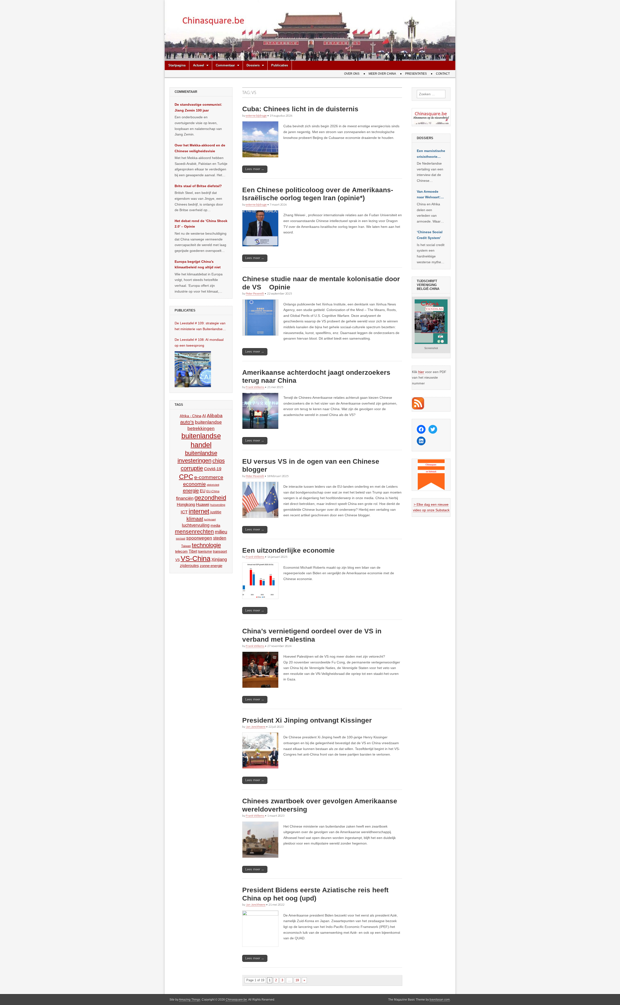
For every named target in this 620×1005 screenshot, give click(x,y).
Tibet (193, 551)
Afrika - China (190, 416)
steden (219, 538)
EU (202, 491)
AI (204, 416)
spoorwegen (199, 538)
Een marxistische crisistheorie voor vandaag (431, 154)
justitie (215, 512)
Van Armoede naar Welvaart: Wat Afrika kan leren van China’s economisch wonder (429, 195)
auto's (187, 422)
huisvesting (217, 504)
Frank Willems (255, 387)
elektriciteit (213, 484)
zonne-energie (211, 566)
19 (297, 980)
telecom (181, 551)
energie (191, 490)
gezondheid (210, 497)
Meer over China (382, 73)
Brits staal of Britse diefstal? (198, 186)
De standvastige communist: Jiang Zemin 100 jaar (198, 107)
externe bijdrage (256, 115)
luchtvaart (210, 519)
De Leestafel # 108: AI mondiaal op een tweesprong (199, 342)
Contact (443, 73)
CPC (186, 476)
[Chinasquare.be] (310, 30)
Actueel (198, 65)
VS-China (195, 558)
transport (220, 551)
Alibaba (215, 415)
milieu (221, 531)
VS (177, 560)
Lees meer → (254, 169)
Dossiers (253, 65)
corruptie (192, 468)
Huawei (202, 504)
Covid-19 (212, 468)
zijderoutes (189, 565)
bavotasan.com (440, 999)
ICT (184, 512)
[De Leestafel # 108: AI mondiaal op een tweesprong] (193, 369)
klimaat (194, 519)
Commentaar (225, 65)
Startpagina (177, 65)
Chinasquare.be (236, 999)
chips (218, 461)
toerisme (205, 551)
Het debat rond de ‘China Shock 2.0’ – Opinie (201, 224)
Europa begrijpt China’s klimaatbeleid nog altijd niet (198, 264)
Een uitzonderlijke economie (288, 550)
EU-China (212, 491)
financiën (185, 498)
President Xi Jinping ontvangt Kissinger (307, 720)
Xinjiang (219, 559)
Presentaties (416, 73)
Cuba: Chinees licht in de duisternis (300, 109)
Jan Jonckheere (255, 726)
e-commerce (208, 477)
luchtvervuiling (195, 525)
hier (421, 372)
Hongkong (186, 504)
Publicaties (279, 65)
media (215, 525)
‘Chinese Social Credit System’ (429, 235)
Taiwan (186, 546)
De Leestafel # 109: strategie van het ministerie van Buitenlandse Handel (200, 326)
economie (194, 484)
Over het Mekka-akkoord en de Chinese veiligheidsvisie (200, 148)
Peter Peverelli (255, 293)
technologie (206, 545)
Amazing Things (189, 999)
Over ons (351, 73)
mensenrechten (194, 531)
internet (199, 511)
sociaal (180, 538)
